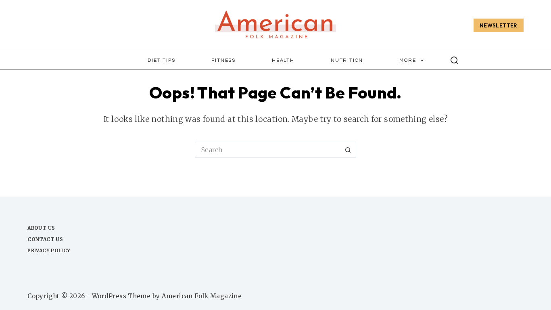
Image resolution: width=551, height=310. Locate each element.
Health (283, 60)
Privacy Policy (48, 250)
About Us (41, 228)
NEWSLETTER (499, 25)
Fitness (223, 60)
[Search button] (348, 150)
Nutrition (347, 60)
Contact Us (45, 239)
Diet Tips (161, 60)
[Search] (454, 60)
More (407, 60)
